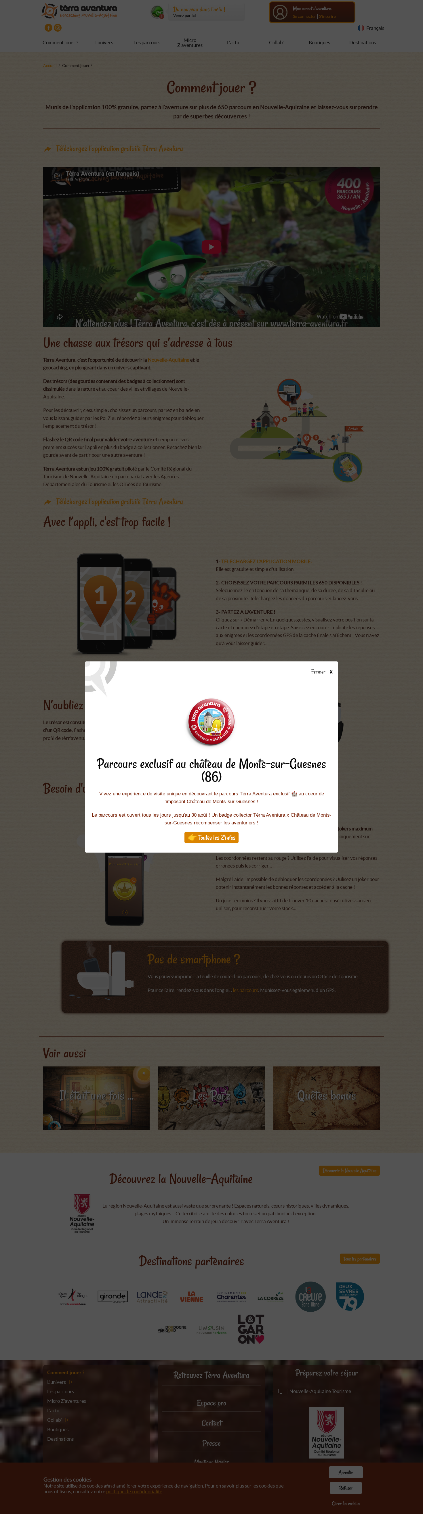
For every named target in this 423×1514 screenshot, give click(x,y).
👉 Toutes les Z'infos (211, 837)
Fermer (319, 672)
